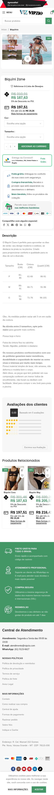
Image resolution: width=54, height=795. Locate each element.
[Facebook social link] (4, 225)
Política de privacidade (13, 668)
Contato (6, 699)
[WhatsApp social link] (25, 225)
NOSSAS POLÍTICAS (12, 658)
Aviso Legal (7, 684)
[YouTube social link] (24, 769)
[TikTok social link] (40, 769)
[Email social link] (12, 225)
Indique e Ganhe (10, 730)
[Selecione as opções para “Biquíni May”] (47, 470)
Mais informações (18, 789)
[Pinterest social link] (17, 225)
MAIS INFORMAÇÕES (13, 694)
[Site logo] (31, 12)
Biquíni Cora (9, 492)
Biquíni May (34, 492)
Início (4, 29)
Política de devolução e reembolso (18, 663)
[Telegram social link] (29, 225)
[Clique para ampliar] (27, 58)
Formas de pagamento (13, 714)
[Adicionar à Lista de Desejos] (22, 475)
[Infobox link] (27, 554)
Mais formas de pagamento (24, 114)
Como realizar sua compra (14, 704)
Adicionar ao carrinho (33, 146)
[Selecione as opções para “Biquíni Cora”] (22, 470)
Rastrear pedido (10, 719)
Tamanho (9, 131)
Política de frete (9, 679)
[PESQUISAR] (48, 21)
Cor (6, 118)
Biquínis (14, 29)
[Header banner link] (27, 4)
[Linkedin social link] (21, 225)
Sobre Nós (7, 725)
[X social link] (8, 225)
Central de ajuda (10, 709)
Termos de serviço (11, 673)
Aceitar (39, 789)
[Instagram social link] (18, 769)
